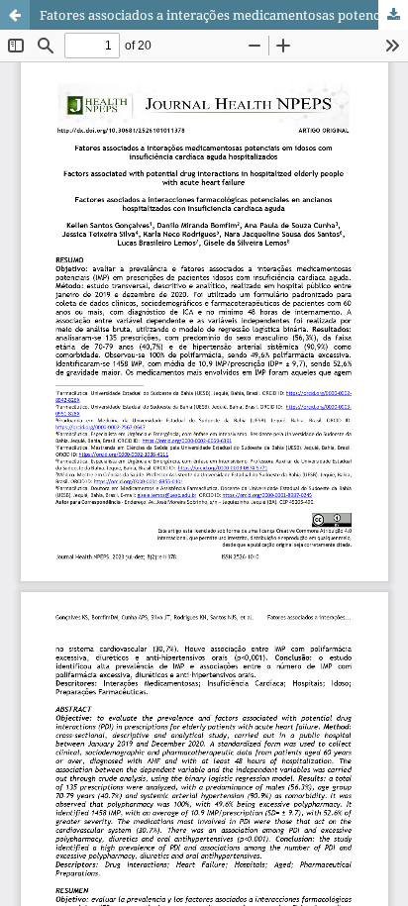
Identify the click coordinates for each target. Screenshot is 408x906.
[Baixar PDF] (393, 15)
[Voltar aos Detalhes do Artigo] (15, 15)
